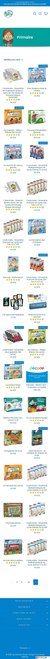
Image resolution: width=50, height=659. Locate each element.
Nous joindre (24, 619)
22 (29, 582)
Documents (24, 607)
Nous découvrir (24, 601)
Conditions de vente (24, 613)
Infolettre (24, 625)
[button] (12, 99)
